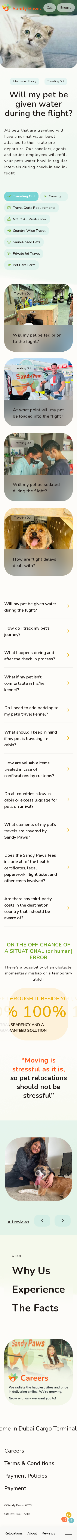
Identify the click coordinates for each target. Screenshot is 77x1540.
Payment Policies (25, 1476)
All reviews (18, 1222)
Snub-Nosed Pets (26, 242)
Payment (15, 1488)
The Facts (35, 1308)
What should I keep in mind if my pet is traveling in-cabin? (30, 738)
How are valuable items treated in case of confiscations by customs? (29, 769)
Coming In (56, 196)
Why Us (31, 1271)
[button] (42, 1221)
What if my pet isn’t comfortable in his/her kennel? (25, 683)
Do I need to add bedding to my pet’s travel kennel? (31, 711)
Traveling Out (55, 81)
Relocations (13, 1533)
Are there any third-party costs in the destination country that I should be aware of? (28, 908)
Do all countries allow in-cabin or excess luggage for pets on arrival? (30, 800)
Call (49, 7)
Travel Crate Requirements (34, 207)
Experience (38, 1289)
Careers (14, 1450)
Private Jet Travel (26, 253)
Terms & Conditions (29, 1463)
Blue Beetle (23, 1514)
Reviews (48, 1533)
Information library (24, 81)
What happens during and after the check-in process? (29, 656)
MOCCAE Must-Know (30, 219)
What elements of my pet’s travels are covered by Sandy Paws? (30, 831)
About (32, 1533)
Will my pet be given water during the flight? (30, 607)
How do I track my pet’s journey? (27, 631)
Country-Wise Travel (29, 230)
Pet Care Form (24, 265)
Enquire (65, 7)
